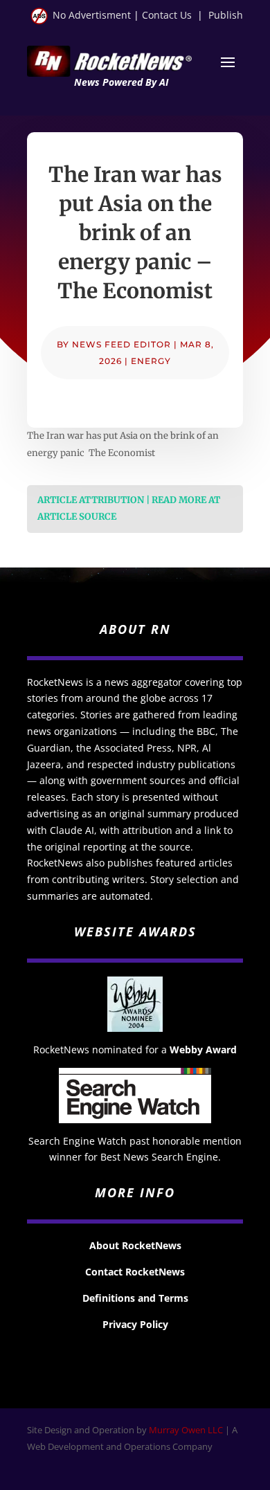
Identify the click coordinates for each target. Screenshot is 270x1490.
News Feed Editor (121, 344)
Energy (151, 361)
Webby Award (203, 1049)
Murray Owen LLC (186, 1430)
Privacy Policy (135, 1324)
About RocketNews (135, 1245)
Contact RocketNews (135, 1271)
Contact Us (167, 14)
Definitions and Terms (135, 1298)
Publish (225, 14)
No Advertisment (92, 14)
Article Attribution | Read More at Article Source (128, 508)
